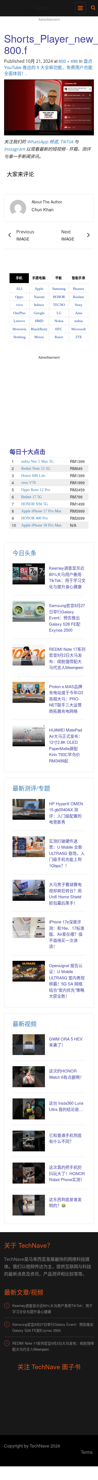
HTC (58, 329)
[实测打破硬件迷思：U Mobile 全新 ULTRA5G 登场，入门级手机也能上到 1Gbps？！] (29, 846)
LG (59, 313)
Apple (39, 289)
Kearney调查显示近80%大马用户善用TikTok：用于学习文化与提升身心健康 (67, 577)
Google (39, 313)
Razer (59, 337)
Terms (87, 1452)
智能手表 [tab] (78, 278)
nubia (78, 321)
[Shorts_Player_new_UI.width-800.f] (49, 107)
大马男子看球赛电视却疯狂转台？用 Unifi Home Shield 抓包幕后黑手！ (65, 893)
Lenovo (19, 321)
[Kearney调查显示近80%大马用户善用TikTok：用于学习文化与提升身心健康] (29, 573)
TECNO (59, 305)
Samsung (59, 289)
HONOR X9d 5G (34, 504)
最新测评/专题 (31, 788)
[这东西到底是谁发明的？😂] (29, 1205)
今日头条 (24, 552)
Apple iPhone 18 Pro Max (41, 525)
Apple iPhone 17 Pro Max (41, 511)
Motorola (19, 329)
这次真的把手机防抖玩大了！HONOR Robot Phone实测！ (67, 1173)
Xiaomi (39, 297)
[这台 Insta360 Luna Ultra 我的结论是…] (29, 1108)
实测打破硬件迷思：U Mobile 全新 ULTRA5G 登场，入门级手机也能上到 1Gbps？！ (67, 853)
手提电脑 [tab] (38, 278)
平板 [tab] (58, 278)
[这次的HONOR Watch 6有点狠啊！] (29, 1076)
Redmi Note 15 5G (35, 468)
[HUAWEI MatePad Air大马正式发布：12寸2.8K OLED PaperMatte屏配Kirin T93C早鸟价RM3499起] (29, 735)
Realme (78, 297)
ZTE (78, 337)
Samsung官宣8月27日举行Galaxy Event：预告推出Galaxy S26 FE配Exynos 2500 (67, 617)
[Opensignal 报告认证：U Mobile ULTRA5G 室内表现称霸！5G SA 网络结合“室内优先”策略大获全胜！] (29, 971)
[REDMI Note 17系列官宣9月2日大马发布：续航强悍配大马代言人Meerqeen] (29, 654)
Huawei (78, 289)
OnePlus (19, 313)
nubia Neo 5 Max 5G (37, 461)
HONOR (59, 297)
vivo (19, 305)
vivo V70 (28, 483)
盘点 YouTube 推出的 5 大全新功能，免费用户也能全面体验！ (48, 67)
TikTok (66, 142)
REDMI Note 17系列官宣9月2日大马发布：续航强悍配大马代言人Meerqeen (67, 658)
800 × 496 (68, 61)
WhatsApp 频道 (42, 142)
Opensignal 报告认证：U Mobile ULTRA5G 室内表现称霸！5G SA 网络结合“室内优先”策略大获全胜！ (67, 980)
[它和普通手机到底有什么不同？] (29, 1141)
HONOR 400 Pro (34, 518)
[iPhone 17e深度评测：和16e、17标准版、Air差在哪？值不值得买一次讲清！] (29, 927)
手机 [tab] (19, 278)
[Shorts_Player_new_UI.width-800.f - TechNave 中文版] (47, 7)
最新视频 (24, 1023)
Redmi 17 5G (31, 497)
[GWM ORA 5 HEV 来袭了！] (29, 1044)
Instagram (14, 149)
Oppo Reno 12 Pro (35, 490)
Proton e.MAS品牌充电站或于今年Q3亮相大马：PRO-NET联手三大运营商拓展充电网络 (66, 698)
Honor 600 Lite (33, 476)
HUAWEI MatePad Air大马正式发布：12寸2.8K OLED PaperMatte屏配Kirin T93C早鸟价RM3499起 (65, 745)
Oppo (19, 297)
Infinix (39, 305)
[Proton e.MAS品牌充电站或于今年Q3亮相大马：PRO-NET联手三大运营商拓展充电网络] (29, 692)
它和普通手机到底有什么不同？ (65, 1138)
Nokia (58, 321)
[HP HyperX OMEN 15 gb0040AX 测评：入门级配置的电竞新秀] (29, 809)
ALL (19, 289)
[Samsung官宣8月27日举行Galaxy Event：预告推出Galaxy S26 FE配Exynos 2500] (29, 611)
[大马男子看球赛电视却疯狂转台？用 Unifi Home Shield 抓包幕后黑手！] (29, 890)
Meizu (39, 337)
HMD (39, 321)
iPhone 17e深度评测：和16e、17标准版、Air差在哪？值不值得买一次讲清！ (66, 934)
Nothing (19, 337)
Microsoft (78, 329)
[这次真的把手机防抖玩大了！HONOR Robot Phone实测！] (29, 1173)
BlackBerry (39, 329)
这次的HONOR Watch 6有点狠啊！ (66, 1074)
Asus (78, 313)
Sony (78, 305)
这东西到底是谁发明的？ (65, 1202)
